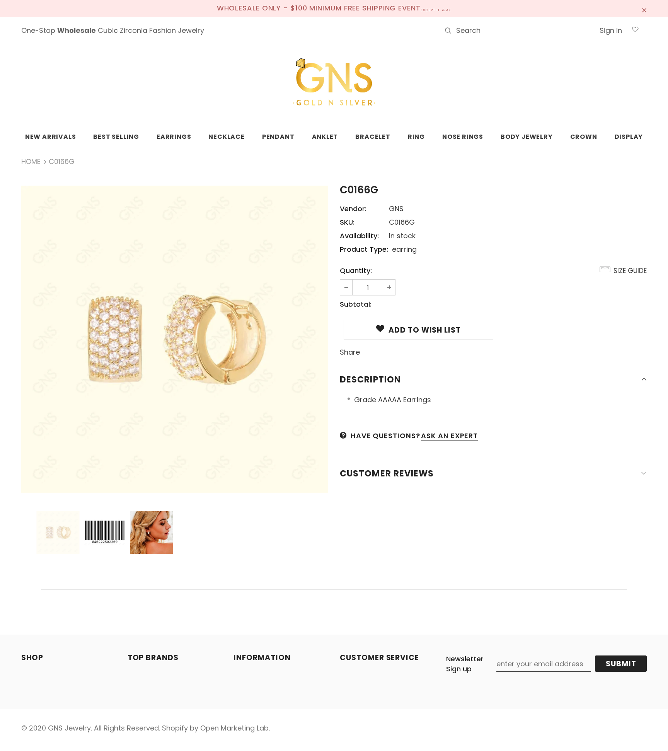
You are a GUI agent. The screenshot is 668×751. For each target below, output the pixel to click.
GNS (396, 208)
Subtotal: (355, 304)
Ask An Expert (449, 435)
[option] (174, 339)
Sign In (611, 30)
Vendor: (353, 208)
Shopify (175, 728)
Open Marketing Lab (234, 728)
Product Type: (364, 249)
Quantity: (356, 270)
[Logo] (334, 82)
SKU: (347, 222)
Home (31, 161)
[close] (644, 8)
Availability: (359, 236)
